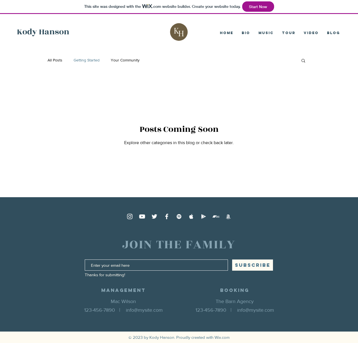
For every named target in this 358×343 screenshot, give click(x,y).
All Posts (55, 60)
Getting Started (87, 60)
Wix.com (222, 337)
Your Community (125, 60)
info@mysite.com (144, 310)
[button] (303, 61)
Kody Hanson (43, 32)
